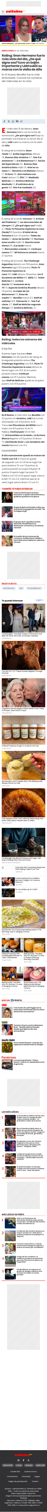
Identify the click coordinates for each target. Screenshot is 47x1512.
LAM (21, 588)
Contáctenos (12, 1476)
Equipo (37, 1476)
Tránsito (35, 1481)
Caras (19, 1465)
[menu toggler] (2, 11)
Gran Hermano (9, 588)
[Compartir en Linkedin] (17, 121)
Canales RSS (15, 1471)
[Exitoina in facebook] (23, 1460)
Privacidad (26, 1476)
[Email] (21, 121)
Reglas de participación (18, 1481)
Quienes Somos (30, 1471)
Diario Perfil (7, 1465)
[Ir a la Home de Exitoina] (16, 11)
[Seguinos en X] (28, 1460)
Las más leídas (10, 1111)
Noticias (29, 1465)
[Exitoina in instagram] (18, 1460)
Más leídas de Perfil (13, 1214)
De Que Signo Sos (34, 588)
